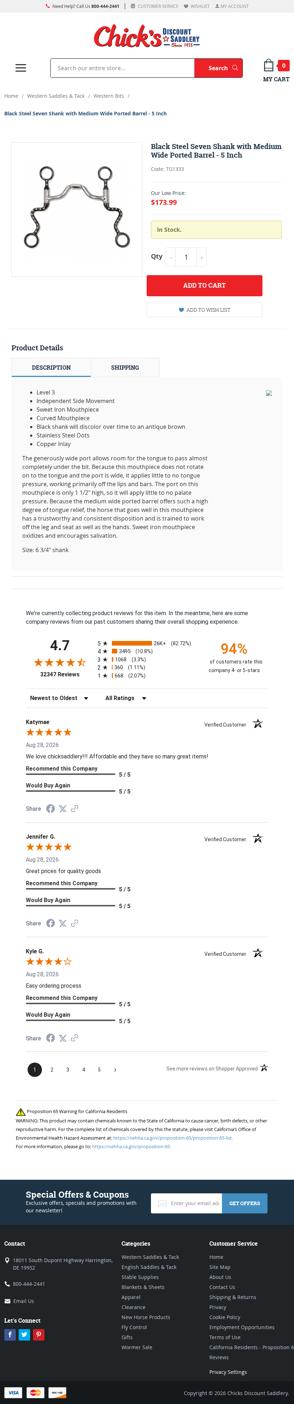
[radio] (147, 643)
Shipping (125, 368)
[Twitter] (24, 1335)
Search (225, 68)
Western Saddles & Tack (56, 95)
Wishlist (200, 6)
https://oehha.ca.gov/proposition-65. (131, 1146)
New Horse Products (146, 1317)
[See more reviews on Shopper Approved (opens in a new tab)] (75, 809)
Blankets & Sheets (143, 1287)
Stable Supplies (140, 1277)
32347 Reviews (67, 674)
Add (204, 285)
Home (11, 95)
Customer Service (158, 6)
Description (51, 368)
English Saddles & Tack (149, 1267)
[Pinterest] (38, 1335)
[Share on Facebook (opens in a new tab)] (50, 809)
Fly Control (134, 1327)
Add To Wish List (208, 309)
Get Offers (244, 1203)
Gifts (127, 1337)
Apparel (131, 1297)
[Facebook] (10, 1335)
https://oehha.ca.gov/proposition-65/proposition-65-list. (173, 1138)
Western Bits (109, 95)
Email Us (23, 1301)
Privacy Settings (228, 1372)
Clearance (134, 1307)
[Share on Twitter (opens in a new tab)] (62, 808)
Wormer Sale (137, 1347)
